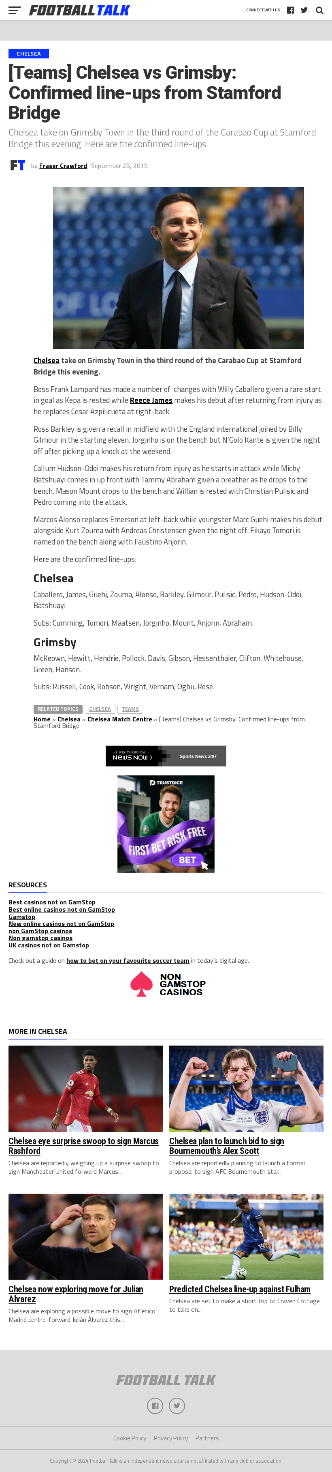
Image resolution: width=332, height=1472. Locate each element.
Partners (207, 1438)
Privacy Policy (171, 1438)
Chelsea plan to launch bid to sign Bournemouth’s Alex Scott (226, 1146)
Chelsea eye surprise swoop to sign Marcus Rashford (84, 1146)
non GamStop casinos (40, 931)
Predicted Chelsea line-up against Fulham (240, 1289)
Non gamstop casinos (40, 938)
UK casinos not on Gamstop (49, 945)
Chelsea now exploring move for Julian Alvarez (76, 1294)
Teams (130, 709)
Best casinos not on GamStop (52, 902)
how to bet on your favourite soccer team (127, 960)
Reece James (151, 400)
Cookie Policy (129, 1438)
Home (42, 719)
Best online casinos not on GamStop (62, 909)
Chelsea (47, 360)
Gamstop (22, 916)
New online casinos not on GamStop (61, 923)
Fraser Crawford (63, 165)
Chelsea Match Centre (119, 719)
